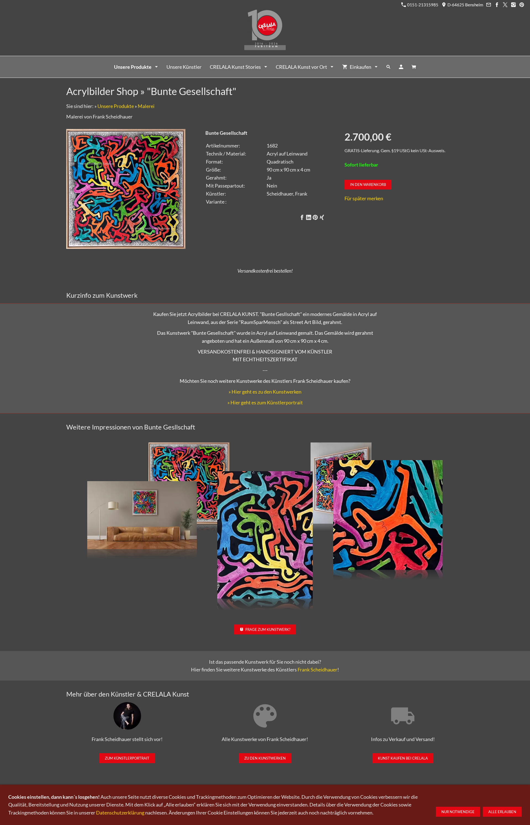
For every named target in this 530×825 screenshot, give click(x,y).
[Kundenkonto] (401, 66)
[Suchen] (388, 66)
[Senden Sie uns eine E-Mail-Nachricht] (488, 4)
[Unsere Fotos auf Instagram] (513, 4)
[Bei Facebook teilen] (302, 217)
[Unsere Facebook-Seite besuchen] (497, 4)
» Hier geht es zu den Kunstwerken (265, 392)
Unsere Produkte (115, 106)
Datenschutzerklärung (120, 813)
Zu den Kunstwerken (265, 758)
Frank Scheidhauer (317, 669)
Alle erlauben (502, 812)
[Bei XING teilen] (322, 217)
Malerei (146, 106)
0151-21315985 (422, 4)
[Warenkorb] (413, 66)
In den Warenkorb (368, 184)
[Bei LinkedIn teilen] (308, 217)
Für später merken (363, 198)
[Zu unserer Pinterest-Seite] (521, 4)
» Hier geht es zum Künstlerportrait (265, 402)
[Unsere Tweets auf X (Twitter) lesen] (505, 4)
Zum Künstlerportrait (127, 758)
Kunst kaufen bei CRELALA (403, 758)
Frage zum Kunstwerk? (267, 629)
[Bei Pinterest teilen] (315, 217)
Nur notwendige (458, 812)
